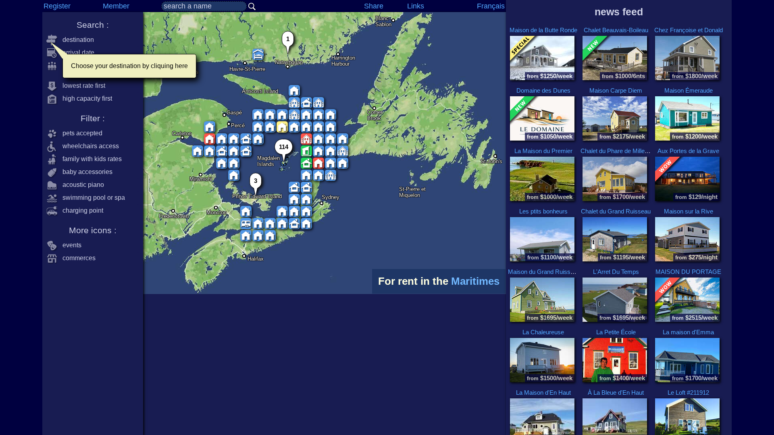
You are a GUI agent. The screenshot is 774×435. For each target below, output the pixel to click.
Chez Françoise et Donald (688, 30)
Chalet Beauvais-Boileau (616, 30)
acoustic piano (81, 184)
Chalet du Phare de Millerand (618, 150)
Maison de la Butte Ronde (543, 30)
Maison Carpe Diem (615, 90)
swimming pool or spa (91, 197)
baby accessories (85, 171)
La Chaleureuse (543, 332)
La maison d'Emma (688, 332)
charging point (80, 210)
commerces (77, 258)
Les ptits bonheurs (543, 211)
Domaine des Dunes (543, 90)
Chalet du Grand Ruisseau (616, 211)
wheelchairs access (88, 146)
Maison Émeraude (688, 90)
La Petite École (616, 332)
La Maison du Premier (543, 150)
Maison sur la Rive (688, 211)
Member (116, 6)
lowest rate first (81, 85)
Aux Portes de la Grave (688, 150)
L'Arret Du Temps (616, 271)
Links (415, 6)
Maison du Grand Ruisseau (544, 271)
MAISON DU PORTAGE (688, 271)
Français (491, 6)
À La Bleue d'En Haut (616, 392)
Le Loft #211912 (688, 392)
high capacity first (85, 98)
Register (57, 6)
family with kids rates (90, 158)
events (69, 245)
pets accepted (80, 133)
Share (373, 6)
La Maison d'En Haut (543, 392)
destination (76, 39)
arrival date (76, 52)
